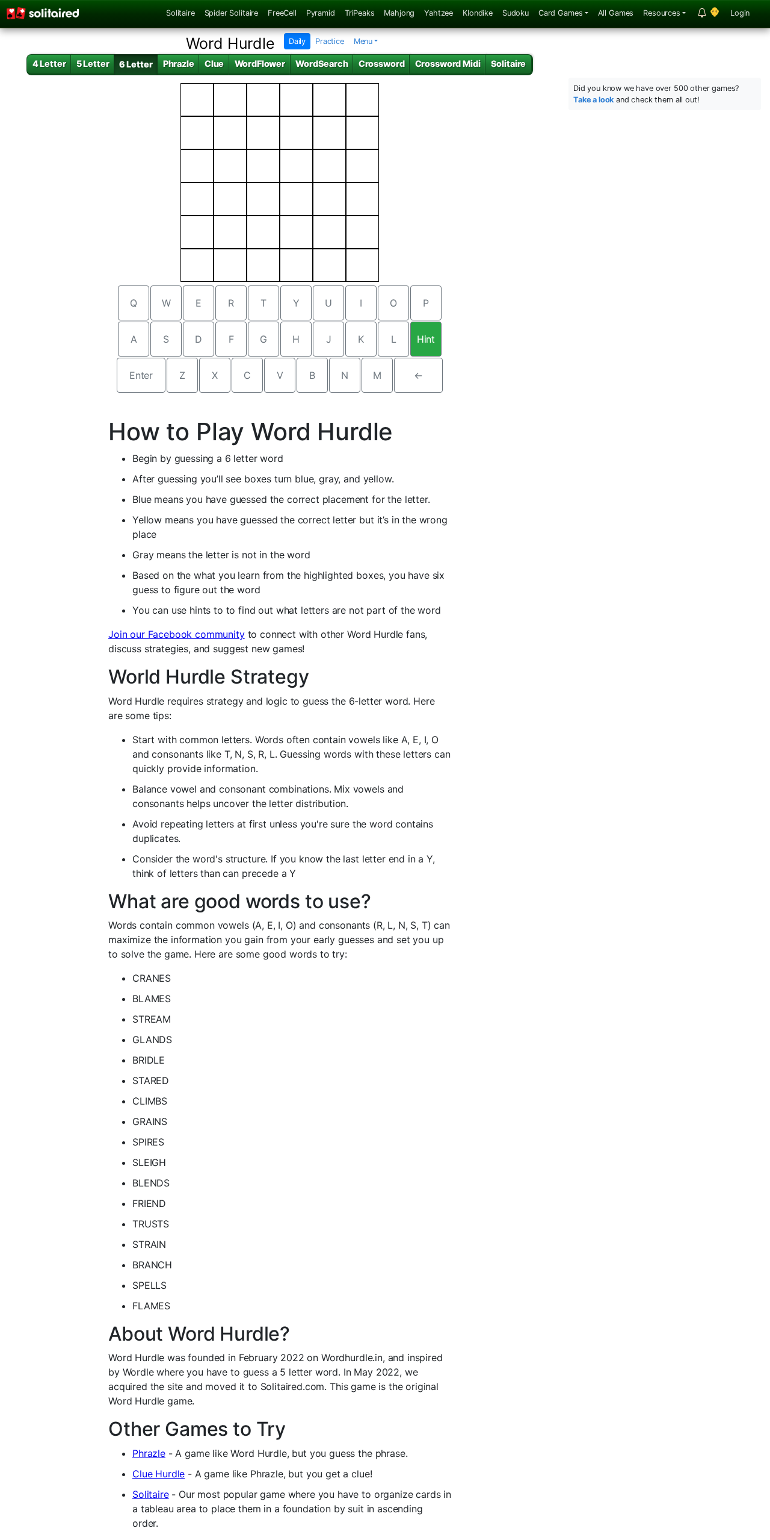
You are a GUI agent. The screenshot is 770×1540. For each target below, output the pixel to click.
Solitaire (180, 12)
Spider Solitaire (231, 12)
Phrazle (178, 63)
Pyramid (320, 12)
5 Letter (92, 63)
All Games (616, 12)
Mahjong (399, 12)
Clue (214, 63)
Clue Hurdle (158, 1474)
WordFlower (260, 63)
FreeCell (282, 12)
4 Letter (49, 63)
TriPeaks (360, 12)
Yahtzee (438, 12)
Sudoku (515, 12)
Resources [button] (661, 12)
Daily (297, 41)
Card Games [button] (560, 12)
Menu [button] (363, 41)
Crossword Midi (448, 63)
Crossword (382, 63)
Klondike (478, 12)
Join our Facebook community (176, 634)
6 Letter (136, 64)
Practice (329, 41)
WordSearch (321, 63)
